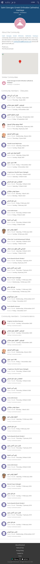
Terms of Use (20, 548)
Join (20, 14)
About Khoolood (20, 545)
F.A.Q (20, 556)
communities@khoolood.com (22, 41)
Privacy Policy (20, 550)
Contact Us (20, 553)
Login (33, 2)
